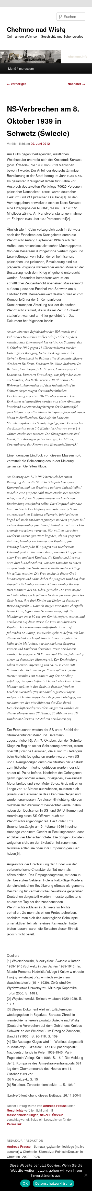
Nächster (76, 83)
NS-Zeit (45, 1115)
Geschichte (15, 1110)
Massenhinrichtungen (22, 1115)
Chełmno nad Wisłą (36, 29)
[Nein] (85, 1175)
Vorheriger (16, 83)
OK (25, 1183)
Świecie (57, 1115)
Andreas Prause (55, 1105)
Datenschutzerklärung (53, 1183)
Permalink (14, 1124)
